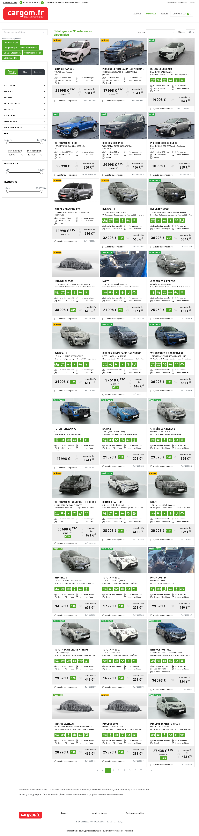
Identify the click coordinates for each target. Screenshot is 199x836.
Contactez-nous (10, 2)
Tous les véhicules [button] (12, 72)
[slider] (7, 142)
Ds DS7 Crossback (12, 53)
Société (164, 14)
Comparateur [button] (181, 14)
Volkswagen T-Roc (32, 53)
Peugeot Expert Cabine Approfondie (20, 48)
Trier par (141, 32)
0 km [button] (25, 72)
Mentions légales (99, 813)
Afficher (181, 32)
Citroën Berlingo (11, 58)
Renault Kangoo (11, 42)
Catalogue (151, 14)
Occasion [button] (38, 72)
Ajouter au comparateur (67, 101)
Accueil (137, 14)
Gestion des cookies (135, 813)
